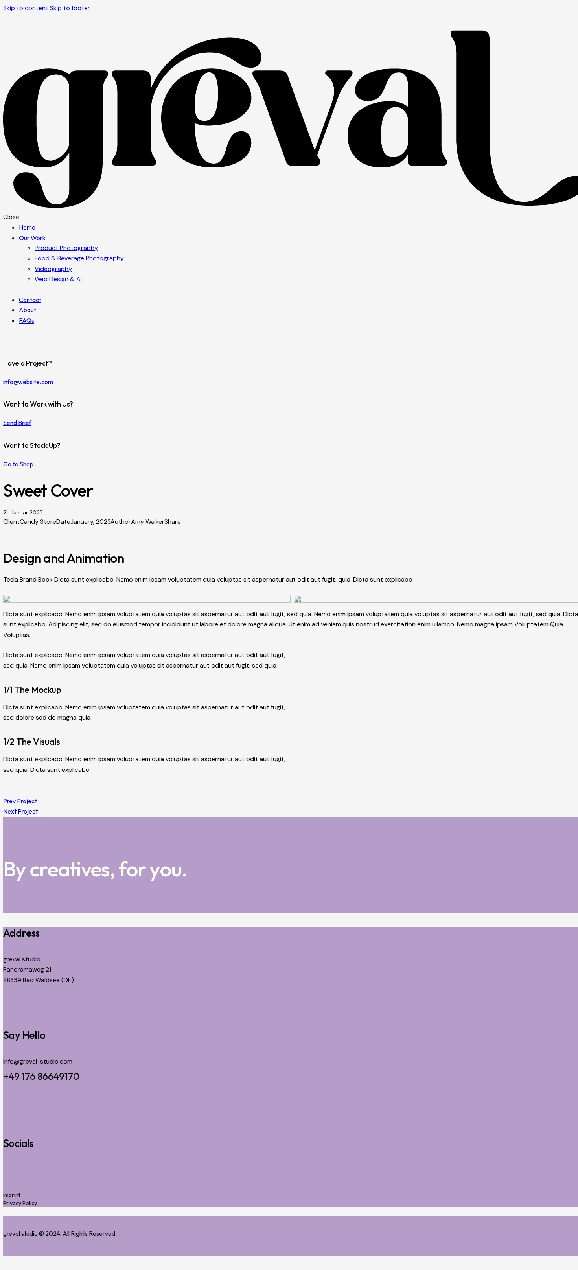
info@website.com (28, 382)
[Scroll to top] (7, 1261)
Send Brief (17, 423)
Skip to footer (70, 8)
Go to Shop (18, 464)
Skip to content (25, 8)
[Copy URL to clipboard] (33, 532)
